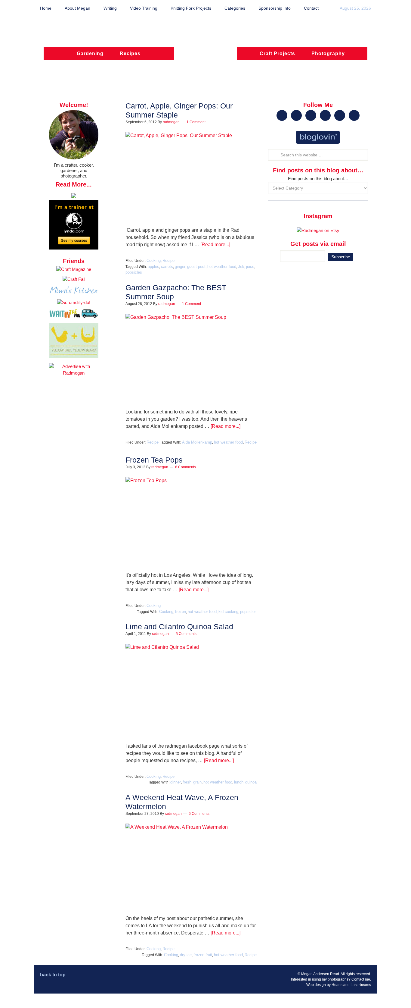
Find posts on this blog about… (318, 178)
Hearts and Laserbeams (351, 985)
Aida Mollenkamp (197, 442)
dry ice (186, 955)
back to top (53, 974)
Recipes (130, 53)
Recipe (168, 260)
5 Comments (186, 634)
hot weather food (221, 266)
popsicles (133, 272)
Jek (241, 266)
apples (153, 266)
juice (250, 266)
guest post (196, 266)
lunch (238, 782)
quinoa (251, 782)
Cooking (154, 260)
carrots (167, 266)
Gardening (90, 53)
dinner (175, 782)
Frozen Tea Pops (154, 460)
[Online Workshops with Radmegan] (73, 196)
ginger (180, 266)
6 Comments (185, 467)
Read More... (74, 184)
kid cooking (228, 611)
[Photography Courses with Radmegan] (73, 247)
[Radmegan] (205, 56)
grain (197, 782)
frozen (180, 611)
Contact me (360, 979)
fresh (187, 782)
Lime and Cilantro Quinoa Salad (179, 626)
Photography (328, 53)
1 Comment (196, 122)
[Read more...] (215, 244)
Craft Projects (277, 53)
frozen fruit (202, 955)
